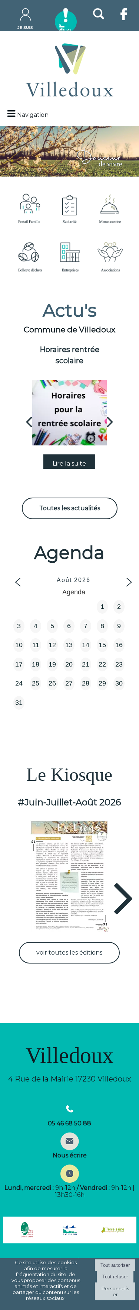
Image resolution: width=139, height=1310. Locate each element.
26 (52, 683)
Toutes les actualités (69, 508)
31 (19, 702)
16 (119, 645)
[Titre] (29, 208)
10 (19, 645)
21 (85, 664)
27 (69, 683)
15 (102, 645)
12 (52, 645)
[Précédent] (28, 421)
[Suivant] (110, 421)
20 (69, 664)
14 (85, 645)
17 (19, 664)
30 (119, 683)
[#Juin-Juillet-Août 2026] (69, 876)
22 (102, 664)
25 (35, 683)
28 (85, 683)
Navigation (33, 114)
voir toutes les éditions (69, 952)
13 (69, 645)
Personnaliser (115, 1291)
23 (119, 664)
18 (35, 664)
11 (35, 645)
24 (19, 683)
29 (102, 683)
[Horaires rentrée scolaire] (69, 412)
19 (52, 664)
